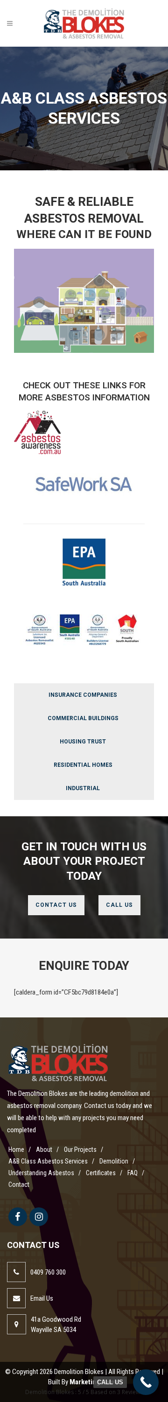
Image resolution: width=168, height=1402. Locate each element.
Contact (18, 1184)
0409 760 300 (48, 1272)
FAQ (132, 1173)
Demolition (113, 1161)
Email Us (41, 1298)
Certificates (101, 1173)
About (44, 1149)
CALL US (119, 905)
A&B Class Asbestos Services (48, 1161)
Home (16, 1149)
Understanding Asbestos (41, 1173)
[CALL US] (146, 1382)
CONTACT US (56, 905)
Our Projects (80, 1149)
